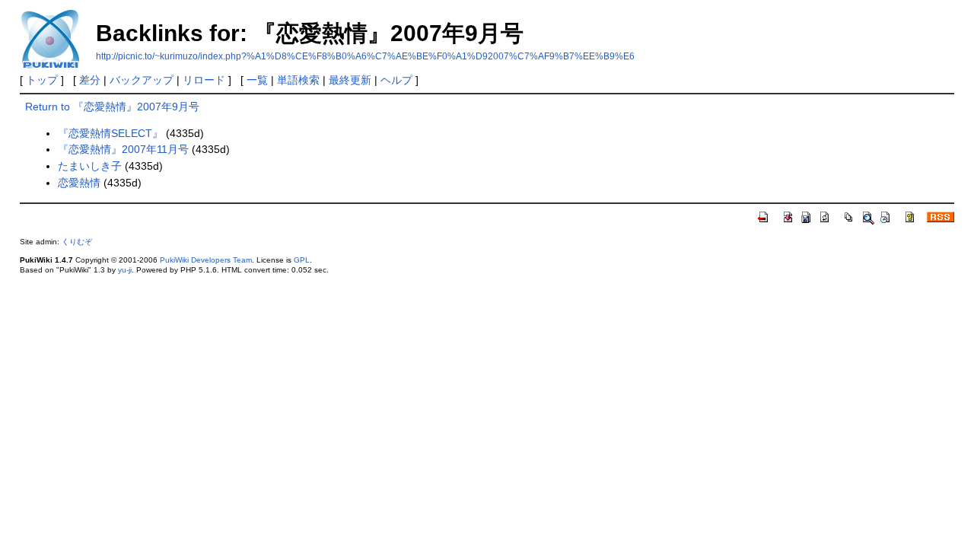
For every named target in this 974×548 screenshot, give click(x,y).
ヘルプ (396, 80)
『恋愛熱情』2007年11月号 (123, 149)
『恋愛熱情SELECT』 (110, 133)
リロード (204, 80)
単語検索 (298, 80)
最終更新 (350, 80)
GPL (302, 260)
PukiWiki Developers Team (206, 260)
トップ (42, 80)
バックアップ (141, 80)
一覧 (257, 80)
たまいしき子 (90, 166)
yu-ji (125, 270)
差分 (89, 80)
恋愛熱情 (79, 183)
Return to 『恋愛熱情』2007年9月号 (112, 106)
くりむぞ (77, 241)
